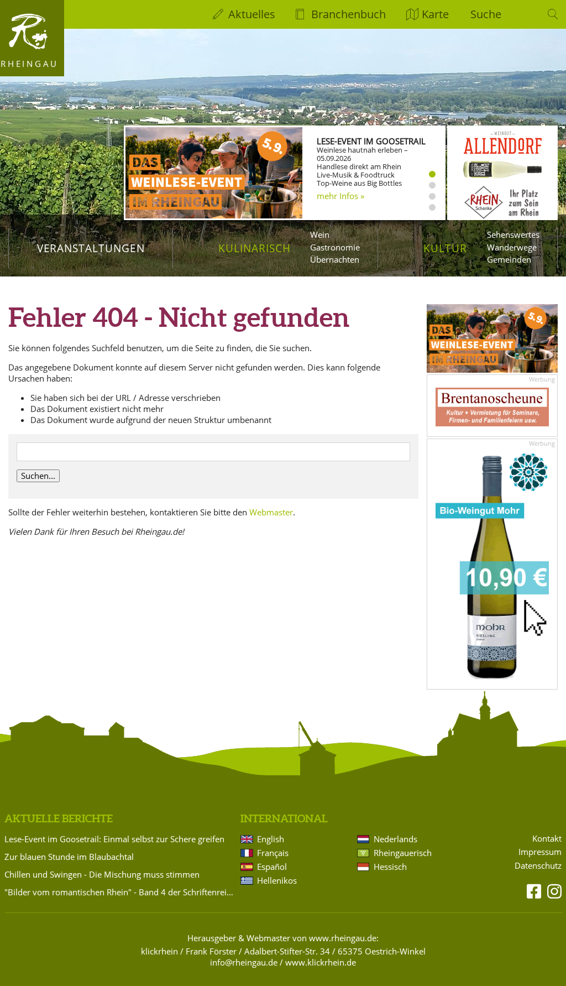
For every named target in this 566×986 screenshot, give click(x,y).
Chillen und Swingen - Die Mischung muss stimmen (102, 874)
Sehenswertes (513, 234)
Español (272, 866)
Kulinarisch (254, 248)
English (270, 838)
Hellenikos (277, 880)
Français (273, 852)
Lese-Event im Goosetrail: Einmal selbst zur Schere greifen (114, 838)
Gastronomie (335, 247)
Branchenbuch (348, 14)
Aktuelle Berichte (58, 818)
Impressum (540, 852)
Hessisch (390, 866)
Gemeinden (509, 259)
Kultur (445, 248)
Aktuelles (251, 14)
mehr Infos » (340, 195)
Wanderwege (512, 247)
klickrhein (159, 951)
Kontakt (547, 838)
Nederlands (395, 838)
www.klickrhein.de (320, 962)
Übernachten (334, 259)
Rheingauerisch (403, 852)
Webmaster (271, 512)
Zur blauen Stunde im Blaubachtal (69, 856)
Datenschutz (538, 865)
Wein (319, 234)
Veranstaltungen (91, 248)
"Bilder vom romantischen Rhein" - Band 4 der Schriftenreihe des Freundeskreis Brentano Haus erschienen (120, 892)
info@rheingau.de (243, 962)
